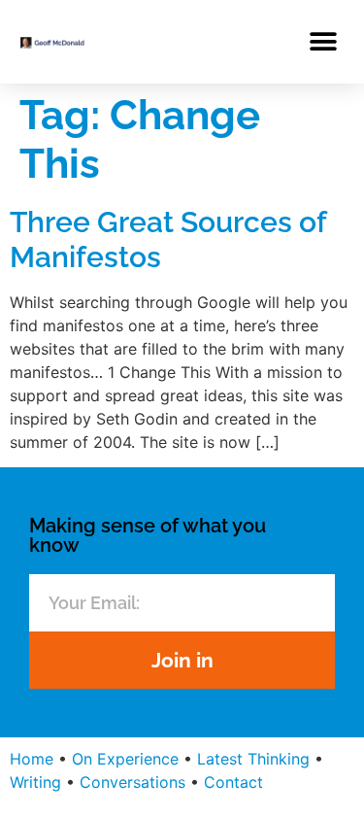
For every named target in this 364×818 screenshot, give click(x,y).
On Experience (125, 758)
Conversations (132, 782)
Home (31, 758)
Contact (233, 782)
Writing (35, 782)
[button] (323, 41)
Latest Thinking (253, 758)
